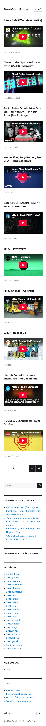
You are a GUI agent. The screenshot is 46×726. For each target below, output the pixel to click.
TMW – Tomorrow (15, 248)
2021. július (11, 595)
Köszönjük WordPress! (28, 721)
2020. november (14, 620)
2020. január (12, 641)
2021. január (12, 616)
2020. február (13, 638)
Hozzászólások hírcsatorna (20, 697)
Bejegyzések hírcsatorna (18, 694)
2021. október (13, 588)
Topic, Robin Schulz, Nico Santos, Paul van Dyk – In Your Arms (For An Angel (22, 112)
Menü (38, 9)
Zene (8, 669)
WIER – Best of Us (15, 332)
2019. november (14, 648)
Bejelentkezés (13, 690)
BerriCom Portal (16, 9)
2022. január (12, 577)
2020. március (13, 634)
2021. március (13, 609)
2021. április (12, 606)
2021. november (14, 584)
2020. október (13, 623)
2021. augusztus (14, 592)
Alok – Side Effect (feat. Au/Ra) (23, 20)
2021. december (14, 581)
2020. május (12, 627)
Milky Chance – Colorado (19, 290)
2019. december (14, 645)
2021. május (12, 602)
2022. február (13, 574)
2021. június (12, 599)
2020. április (12, 631)
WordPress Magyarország (19, 701)
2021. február (12, 613)
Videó (17, 52)
